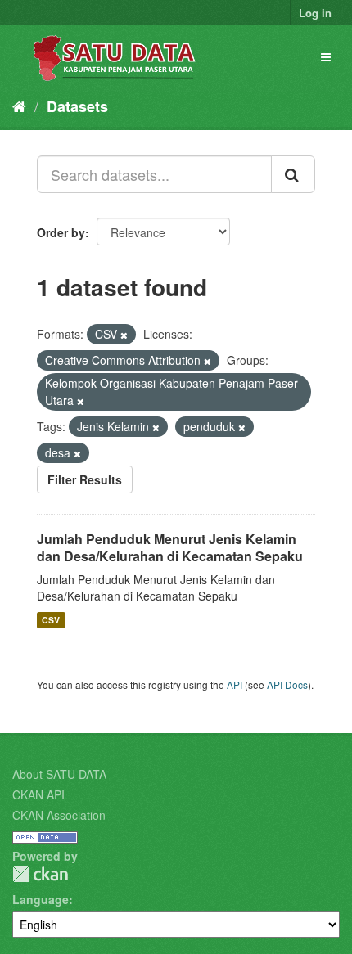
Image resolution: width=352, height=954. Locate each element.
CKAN (40, 874)
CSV (51, 620)
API (234, 684)
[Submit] (293, 174)
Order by (61, 232)
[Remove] (124, 334)
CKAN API (38, 794)
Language (40, 899)
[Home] (19, 105)
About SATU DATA (59, 774)
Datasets (77, 106)
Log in (315, 12)
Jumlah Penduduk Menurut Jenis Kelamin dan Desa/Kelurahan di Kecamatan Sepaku (170, 547)
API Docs (287, 684)
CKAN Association (59, 815)
